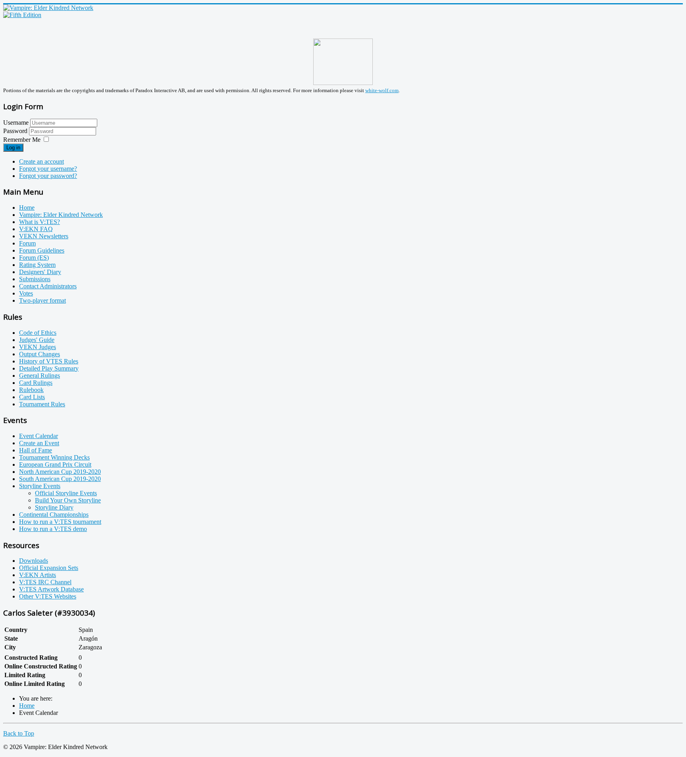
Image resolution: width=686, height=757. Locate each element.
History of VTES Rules (48, 361)
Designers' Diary (40, 271)
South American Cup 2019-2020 (60, 478)
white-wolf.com (382, 90)
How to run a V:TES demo (53, 528)
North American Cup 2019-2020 (60, 471)
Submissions (34, 279)
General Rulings (39, 375)
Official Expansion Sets (48, 567)
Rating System (37, 264)
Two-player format (42, 300)
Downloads (33, 560)
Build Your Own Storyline (68, 500)
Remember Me (21, 139)
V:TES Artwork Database (51, 589)
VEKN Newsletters (43, 236)
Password (16, 130)
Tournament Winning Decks (54, 457)
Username (16, 122)
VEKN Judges (37, 347)
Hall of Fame (35, 450)
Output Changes (39, 354)
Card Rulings (35, 382)
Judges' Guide (36, 339)
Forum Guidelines (41, 250)
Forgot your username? (48, 168)
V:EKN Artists (37, 575)
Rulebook (31, 389)
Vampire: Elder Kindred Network (61, 214)
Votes (26, 293)
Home (27, 207)
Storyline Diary (54, 507)
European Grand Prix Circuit (55, 464)
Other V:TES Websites (47, 596)
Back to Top (18, 733)
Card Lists (32, 397)
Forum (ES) (34, 257)
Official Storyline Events (66, 493)
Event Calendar (38, 436)
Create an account (41, 161)
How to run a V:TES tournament (60, 521)
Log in (13, 148)
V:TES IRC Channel (45, 582)
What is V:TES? (39, 221)
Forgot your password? (48, 175)
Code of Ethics (37, 332)
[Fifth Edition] (22, 15)
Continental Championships (54, 514)
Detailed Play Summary (49, 368)
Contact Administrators (48, 286)
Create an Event (39, 443)
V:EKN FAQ (36, 229)
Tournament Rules (42, 404)
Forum (27, 243)
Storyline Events (39, 486)
